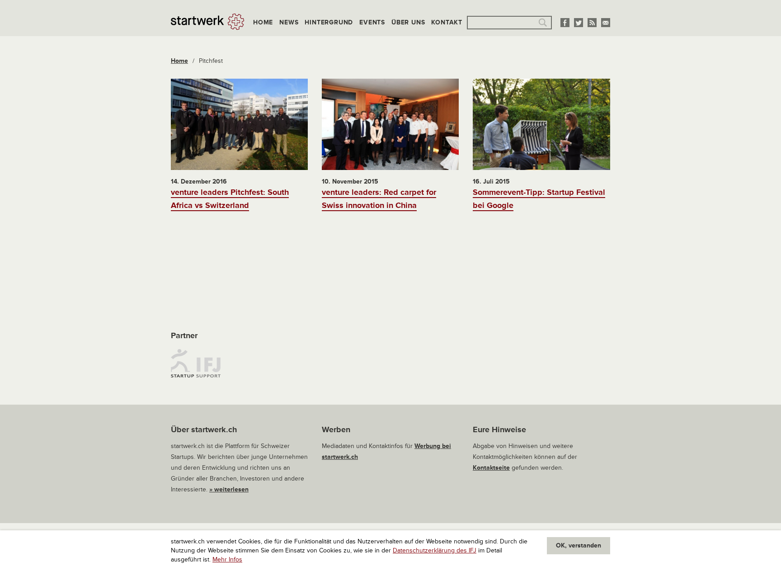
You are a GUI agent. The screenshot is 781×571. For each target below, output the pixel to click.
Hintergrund (329, 22)
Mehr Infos (227, 559)
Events (372, 22)
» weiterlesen (229, 489)
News (288, 22)
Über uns (408, 22)
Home (263, 22)
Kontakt (446, 22)
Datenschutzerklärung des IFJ (434, 550)
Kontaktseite (491, 468)
